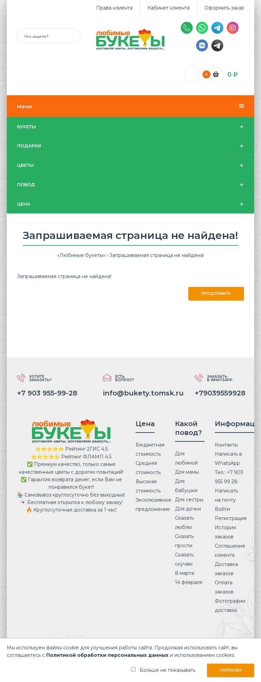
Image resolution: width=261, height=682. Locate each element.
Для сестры (189, 500)
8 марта (184, 573)
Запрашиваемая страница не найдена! (156, 255)
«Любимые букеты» (81, 255)
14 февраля (188, 582)
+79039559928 (220, 393)
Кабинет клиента (168, 8)
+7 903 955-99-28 (47, 393)
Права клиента (114, 8)
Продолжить (216, 293)
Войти (222, 509)
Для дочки (188, 509)
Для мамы (187, 472)
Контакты (226, 445)
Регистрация (230, 518)
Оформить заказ (224, 8)
